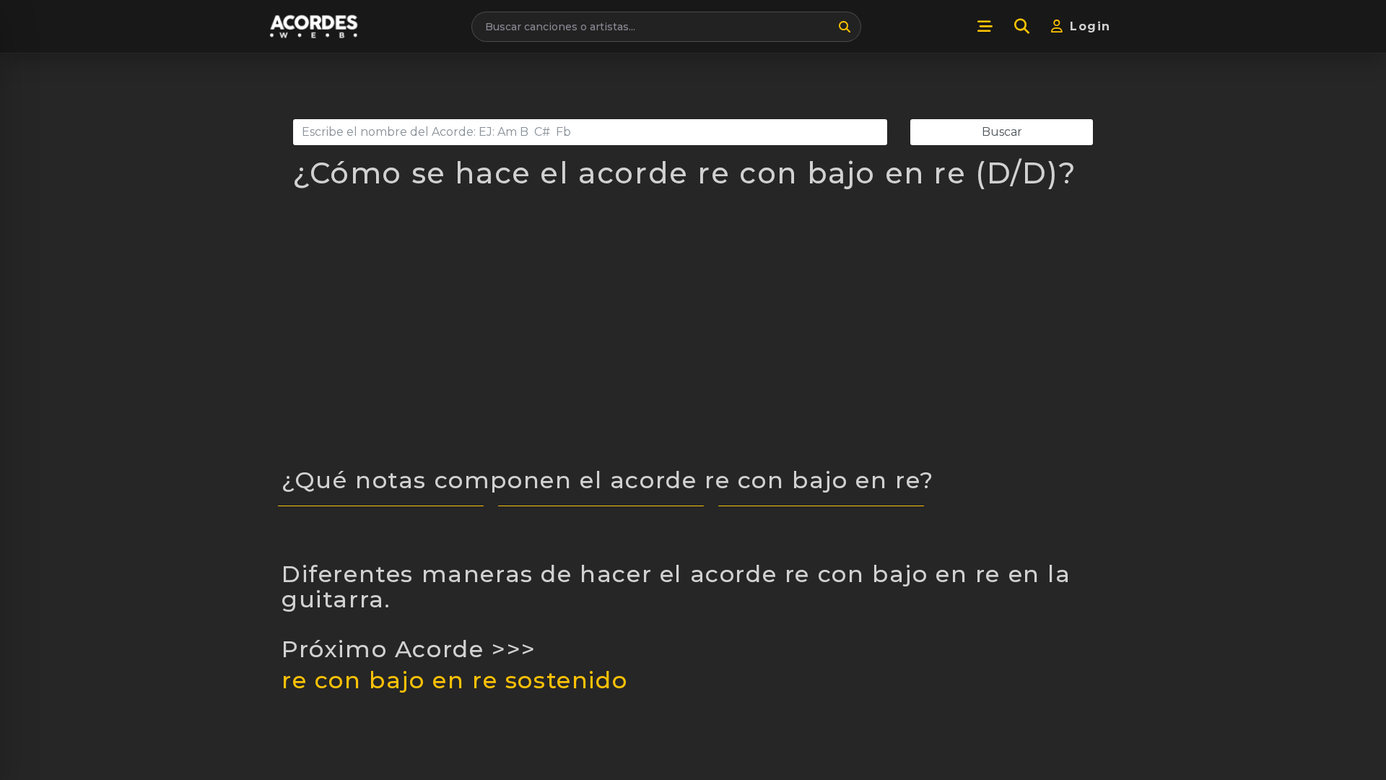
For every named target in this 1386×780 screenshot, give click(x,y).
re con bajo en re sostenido (454, 680)
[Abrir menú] (984, 27)
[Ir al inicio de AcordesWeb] (314, 26)
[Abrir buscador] (1021, 27)
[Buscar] (844, 26)
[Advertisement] (693, 336)
